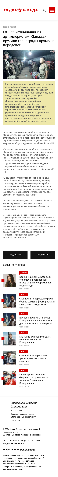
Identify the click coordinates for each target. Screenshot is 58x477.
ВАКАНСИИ (16, 421)
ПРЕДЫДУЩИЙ (15, 253)
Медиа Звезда (21, 10)
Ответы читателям (19, 406)
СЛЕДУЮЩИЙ (43, 253)
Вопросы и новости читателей (24, 402)
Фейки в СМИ (16, 410)
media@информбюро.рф (31, 435)
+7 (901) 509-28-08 (27, 449)
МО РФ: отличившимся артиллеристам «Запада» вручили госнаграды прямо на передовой (29, 38)
